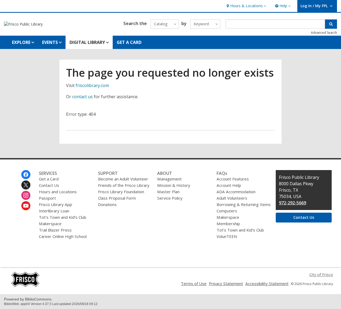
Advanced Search (324, 32)
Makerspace (50, 223)
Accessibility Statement (267, 283)
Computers (227, 210)
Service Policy (169, 198)
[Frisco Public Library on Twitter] (25, 184)
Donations (107, 204)
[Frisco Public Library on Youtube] (25, 205)
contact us (82, 97)
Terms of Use (193, 283)
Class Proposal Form (117, 198)
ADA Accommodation (236, 191)
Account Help (229, 185)
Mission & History (173, 185)
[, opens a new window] (25, 285)
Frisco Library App (55, 204)
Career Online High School (63, 236)
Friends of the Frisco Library (123, 185)
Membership (228, 223)
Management (169, 179)
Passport (47, 198)
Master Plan (168, 191)
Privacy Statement (226, 283)
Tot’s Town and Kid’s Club (62, 217)
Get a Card (49, 179)
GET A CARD (129, 42)
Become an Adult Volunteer (123, 179)
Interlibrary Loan (54, 210)
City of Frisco (321, 274)
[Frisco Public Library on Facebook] (25, 174)
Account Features (233, 179)
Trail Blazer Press (55, 230)
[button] (246, 6)
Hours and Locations (58, 191)
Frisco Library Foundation (121, 191)
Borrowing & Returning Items (244, 204)
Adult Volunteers (232, 198)
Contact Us (49, 185)
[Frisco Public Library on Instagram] (25, 195)
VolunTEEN (227, 236)
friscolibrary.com (92, 85)
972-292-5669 (292, 203)
